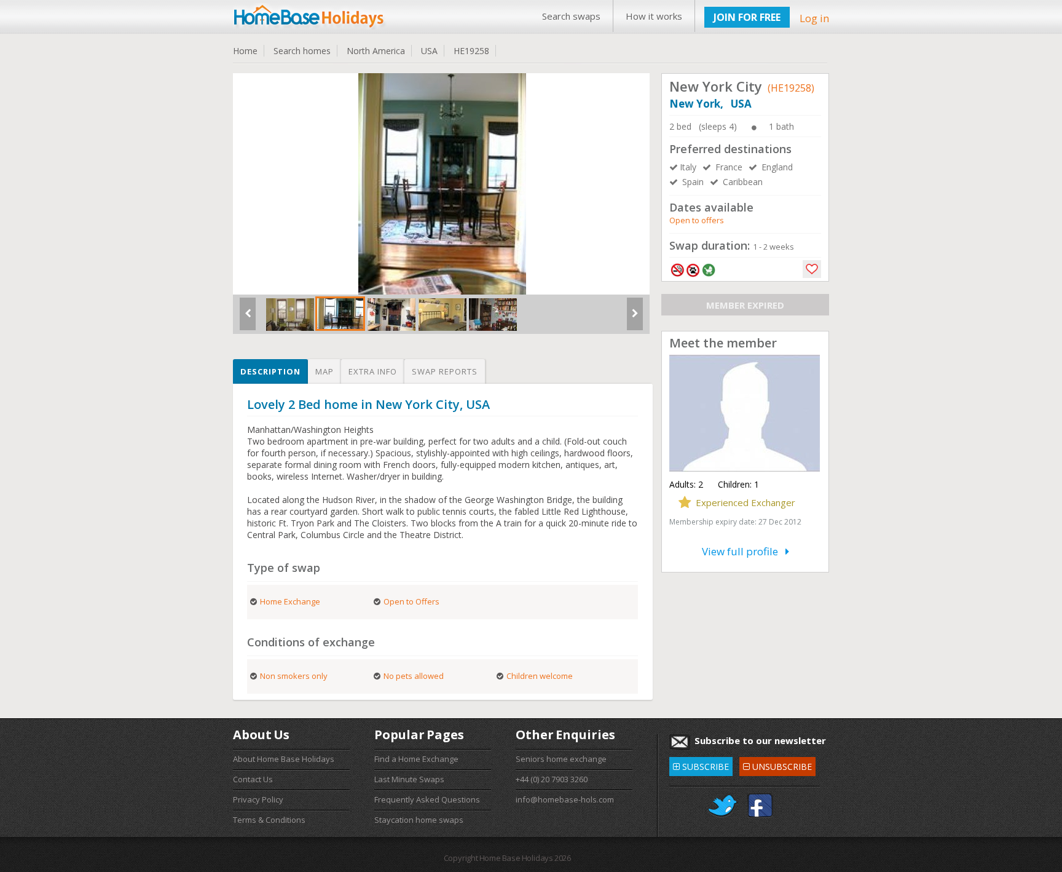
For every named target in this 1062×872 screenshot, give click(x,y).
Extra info (372, 371)
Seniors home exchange (561, 758)
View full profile (743, 551)
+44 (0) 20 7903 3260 (552, 779)
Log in (814, 18)
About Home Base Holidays (283, 758)
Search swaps (571, 16)
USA (429, 51)
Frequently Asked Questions (427, 799)
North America (376, 51)
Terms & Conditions (269, 819)
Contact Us (253, 779)
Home (245, 51)
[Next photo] (635, 318)
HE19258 (471, 51)
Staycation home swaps (418, 819)
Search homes (302, 51)
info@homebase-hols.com (565, 799)
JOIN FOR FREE (747, 17)
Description (270, 371)
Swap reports (445, 371)
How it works (654, 16)
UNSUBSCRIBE (777, 764)
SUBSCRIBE (701, 764)
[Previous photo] (248, 318)
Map (324, 371)
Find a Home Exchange (416, 758)
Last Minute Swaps (409, 779)
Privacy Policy (258, 799)
